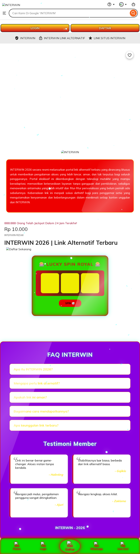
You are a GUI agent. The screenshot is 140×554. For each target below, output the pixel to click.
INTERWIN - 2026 (70, 528)
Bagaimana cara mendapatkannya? (41, 411)
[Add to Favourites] (129, 55)
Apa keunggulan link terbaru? (36, 425)
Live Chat (123, 548)
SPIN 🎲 (70, 303)
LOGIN (35, 28)
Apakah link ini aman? (30, 397)
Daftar (70, 549)
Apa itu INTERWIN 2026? (33, 369)
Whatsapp (96, 548)
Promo (17, 548)
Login (43, 548)
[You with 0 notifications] (123, 4)
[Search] (133, 13)
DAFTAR (105, 28)
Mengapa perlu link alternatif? (37, 383)
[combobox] (69, 13)
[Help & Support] (111, 4)
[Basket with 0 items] (133, 4)
